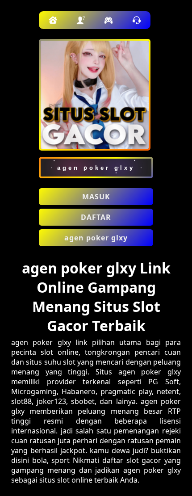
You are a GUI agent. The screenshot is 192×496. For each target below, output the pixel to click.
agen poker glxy (96, 238)
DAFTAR (96, 217)
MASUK (96, 197)
